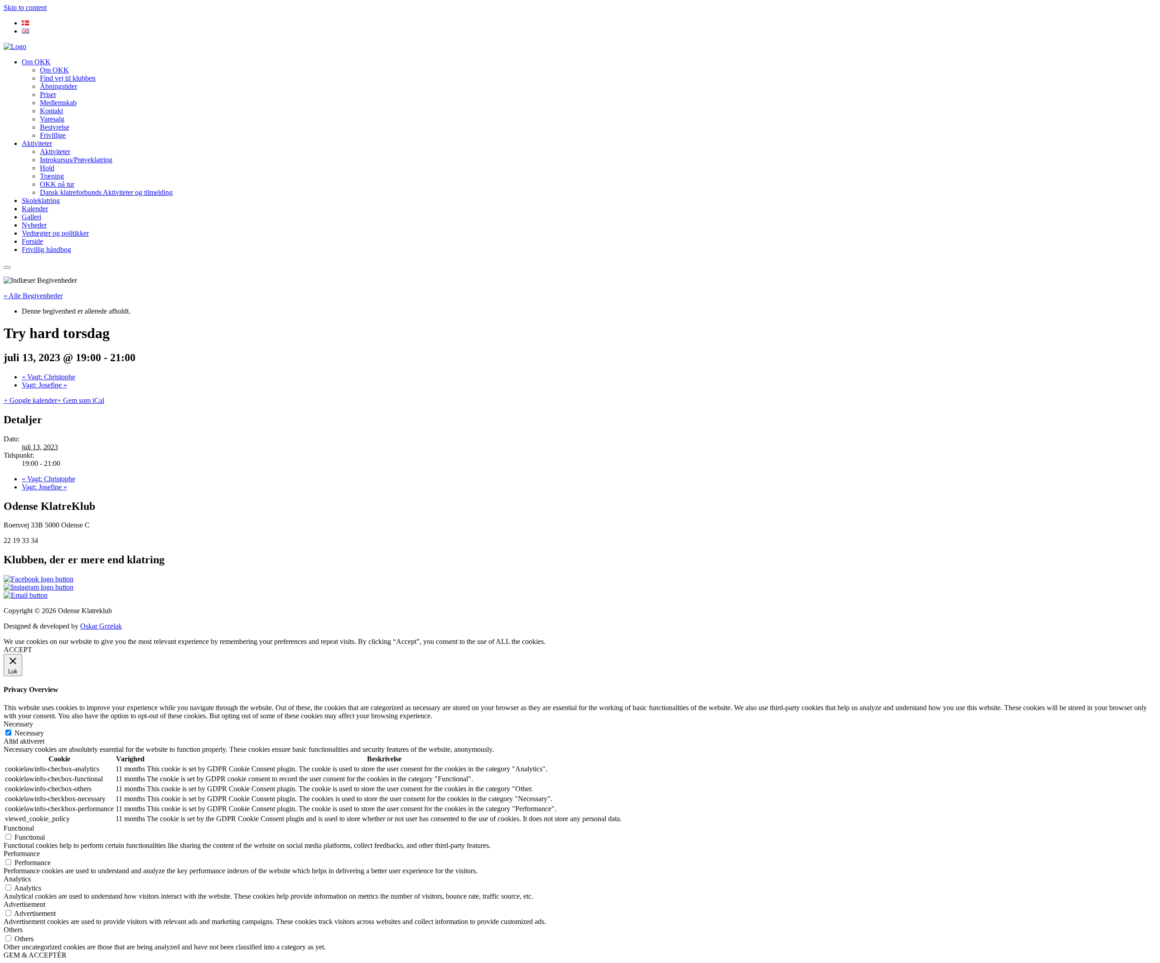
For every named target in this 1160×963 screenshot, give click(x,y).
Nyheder (34, 225)
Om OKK (36, 62)
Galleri (31, 217)
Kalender (35, 209)
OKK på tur (57, 184)
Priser (48, 94)
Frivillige (53, 135)
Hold (47, 168)
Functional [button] (19, 828)
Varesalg (52, 119)
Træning (52, 176)
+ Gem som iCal (80, 400)
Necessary (29, 733)
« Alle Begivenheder (33, 296)
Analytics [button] (17, 879)
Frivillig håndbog (46, 249)
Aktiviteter (37, 143)
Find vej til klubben (68, 78)
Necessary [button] (18, 724)
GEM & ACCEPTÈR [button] (35, 955)
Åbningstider (58, 86)
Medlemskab (58, 102)
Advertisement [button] (24, 904)
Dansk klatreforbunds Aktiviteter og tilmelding (106, 192)
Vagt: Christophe (48, 377)
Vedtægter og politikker (55, 233)
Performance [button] (22, 853)
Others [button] (13, 930)
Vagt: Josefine (44, 385)
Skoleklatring (41, 200)
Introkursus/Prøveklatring (76, 160)
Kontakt (51, 111)
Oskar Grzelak (101, 626)
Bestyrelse (54, 127)
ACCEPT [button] (18, 649)
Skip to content (25, 7)
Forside (32, 241)
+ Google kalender (30, 400)
